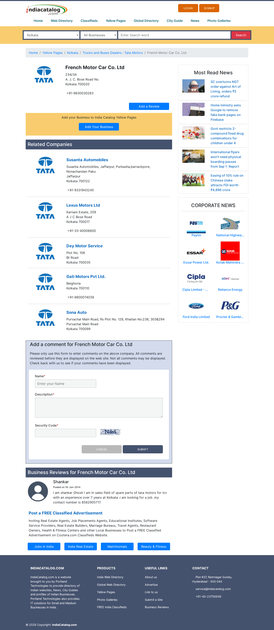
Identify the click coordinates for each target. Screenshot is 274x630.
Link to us (151, 592)
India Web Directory (110, 577)
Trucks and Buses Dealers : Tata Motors (113, 53)
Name (40, 376)
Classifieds (89, 21)
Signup (209, 8)
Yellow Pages (116, 21)
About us (151, 577)
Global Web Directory (111, 584)
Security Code (46, 425)
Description (44, 394)
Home (38, 21)
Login (188, 8)
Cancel (101, 449)
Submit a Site (153, 599)
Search (241, 35)
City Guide (175, 21)
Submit (142, 449)
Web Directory (62, 21)
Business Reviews (157, 607)
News (195, 21)
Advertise (151, 584)
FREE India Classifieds (112, 607)
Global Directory (146, 21)
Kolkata (72, 53)
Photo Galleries (219, 21)
